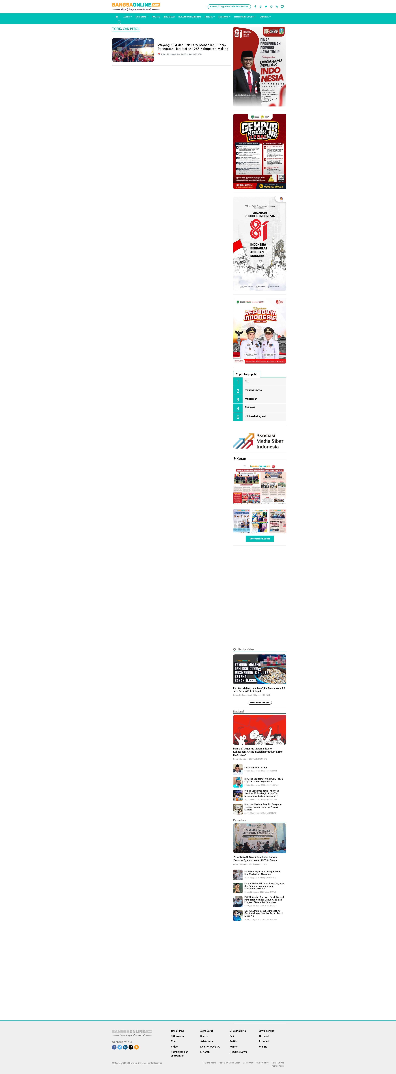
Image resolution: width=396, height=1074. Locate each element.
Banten (204, 1036)
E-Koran (239, 458)
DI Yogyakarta (238, 1031)
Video (174, 1046)
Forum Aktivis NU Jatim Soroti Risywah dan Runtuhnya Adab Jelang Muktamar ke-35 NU (264, 886)
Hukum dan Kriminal (189, 16)
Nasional (141, 16)
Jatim (126, 16)
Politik (156, 16)
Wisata (263, 1046)
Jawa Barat (206, 1031)
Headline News (238, 1052)
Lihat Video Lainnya (259, 702)
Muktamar (251, 399)
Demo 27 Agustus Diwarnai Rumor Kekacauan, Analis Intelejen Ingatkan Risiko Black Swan (258, 751)
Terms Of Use (278, 1062)
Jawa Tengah (266, 1031)
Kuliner (234, 1046)
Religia (209, 16)
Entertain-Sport (244, 16)
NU (246, 381)
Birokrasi (169, 16)
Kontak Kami (278, 1066)
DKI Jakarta (177, 1036)
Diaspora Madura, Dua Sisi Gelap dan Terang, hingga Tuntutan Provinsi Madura (263, 807)
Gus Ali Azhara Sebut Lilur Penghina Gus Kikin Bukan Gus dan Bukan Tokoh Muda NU (263, 913)
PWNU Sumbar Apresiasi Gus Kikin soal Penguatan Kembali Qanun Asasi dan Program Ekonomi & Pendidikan (264, 899)
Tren (173, 1041)
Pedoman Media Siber (229, 1062)
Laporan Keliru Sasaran (255, 768)
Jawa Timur (177, 1031)
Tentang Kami (209, 1062)
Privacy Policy (262, 1062)
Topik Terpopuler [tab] (247, 374)
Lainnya (264, 16)
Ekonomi (223, 16)
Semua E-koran (260, 538)
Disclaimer (248, 1062)
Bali (232, 1036)
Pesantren (239, 820)
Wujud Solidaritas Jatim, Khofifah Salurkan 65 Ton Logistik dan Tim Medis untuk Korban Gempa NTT (261, 793)
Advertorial (206, 1041)
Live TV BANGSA (210, 1046)
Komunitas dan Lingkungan (179, 1054)
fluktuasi (250, 407)
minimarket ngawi (255, 416)
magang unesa (253, 390)
